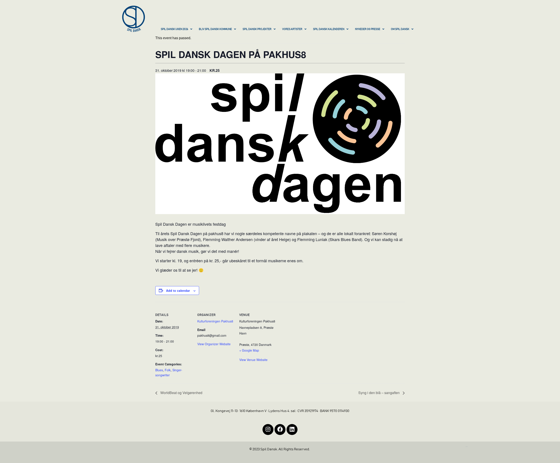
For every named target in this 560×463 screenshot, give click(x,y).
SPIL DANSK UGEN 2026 (174, 29)
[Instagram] (267, 429)
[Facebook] (280, 429)
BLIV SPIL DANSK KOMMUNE (215, 29)
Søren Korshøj (384, 233)
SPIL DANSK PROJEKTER (257, 29)
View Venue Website (253, 359)
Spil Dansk (164, 224)
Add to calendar (178, 290)
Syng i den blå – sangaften (379, 392)
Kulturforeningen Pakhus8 (215, 321)
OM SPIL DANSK (400, 29)
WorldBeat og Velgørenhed (180, 392)
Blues (159, 370)
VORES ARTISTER (292, 29)
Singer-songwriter (168, 372)
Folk (168, 370)
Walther (228, 239)
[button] (177, 29)
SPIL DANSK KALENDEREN (328, 29)
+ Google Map (249, 350)
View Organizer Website (214, 344)
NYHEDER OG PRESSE (367, 29)
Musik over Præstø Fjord (178, 239)
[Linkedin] (292, 429)
